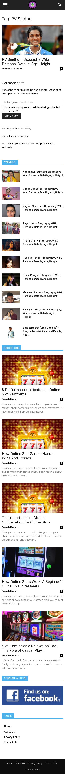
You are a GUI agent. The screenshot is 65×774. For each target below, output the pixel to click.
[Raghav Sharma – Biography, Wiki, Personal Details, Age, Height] (11, 210)
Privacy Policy (12, 737)
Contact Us (10, 742)
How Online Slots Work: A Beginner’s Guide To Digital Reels (32, 584)
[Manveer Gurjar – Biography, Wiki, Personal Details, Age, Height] (11, 297)
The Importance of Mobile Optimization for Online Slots (26, 520)
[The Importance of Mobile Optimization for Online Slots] (32, 498)
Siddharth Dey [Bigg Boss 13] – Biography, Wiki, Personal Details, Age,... (42, 331)
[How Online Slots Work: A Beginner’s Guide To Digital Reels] (32, 562)
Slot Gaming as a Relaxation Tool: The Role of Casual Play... (30, 648)
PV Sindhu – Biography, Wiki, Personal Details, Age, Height (26, 61)
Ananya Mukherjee (12, 68)
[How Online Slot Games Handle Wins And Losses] (32, 434)
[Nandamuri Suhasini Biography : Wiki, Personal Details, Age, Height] (11, 176)
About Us (9, 731)
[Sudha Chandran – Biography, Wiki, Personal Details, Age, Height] (11, 193)
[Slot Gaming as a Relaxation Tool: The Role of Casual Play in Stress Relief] (32, 626)
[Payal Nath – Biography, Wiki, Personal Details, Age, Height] (11, 228)
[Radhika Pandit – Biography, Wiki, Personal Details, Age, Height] (11, 262)
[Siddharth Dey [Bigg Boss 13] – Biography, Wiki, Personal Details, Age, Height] (11, 332)
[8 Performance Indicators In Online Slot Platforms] (32, 370)
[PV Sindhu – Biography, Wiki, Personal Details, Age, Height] (32, 40)
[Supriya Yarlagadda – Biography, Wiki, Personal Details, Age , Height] (11, 314)
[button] (60, 5)
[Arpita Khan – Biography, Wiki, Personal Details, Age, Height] (11, 245)
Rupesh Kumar (9, 399)
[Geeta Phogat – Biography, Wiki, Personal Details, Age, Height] (11, 279)
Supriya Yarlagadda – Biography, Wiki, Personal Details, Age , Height (42, 313)
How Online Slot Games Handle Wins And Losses (28, 455)
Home (7, 726)
